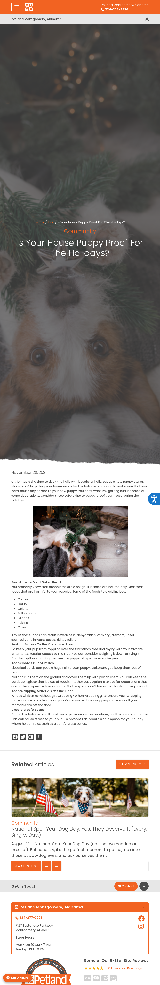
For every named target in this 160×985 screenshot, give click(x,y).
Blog (51, 222)
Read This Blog (26, 866)
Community (80, 231)
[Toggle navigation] (16, 7)
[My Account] (147, 19)
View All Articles (132, 764)
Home (39, 222)
